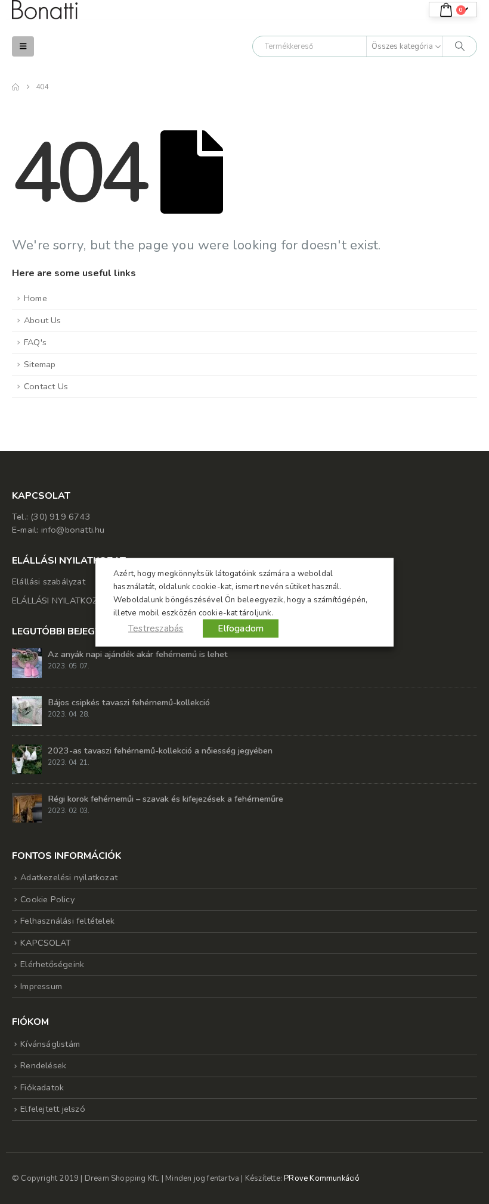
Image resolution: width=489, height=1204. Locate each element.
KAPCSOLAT (45, 943)
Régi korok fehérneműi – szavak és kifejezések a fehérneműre (165, 799)
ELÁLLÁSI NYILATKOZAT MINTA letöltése (93, 600)
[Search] (459, 46)
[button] (23, 46)
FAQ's (35, 342)
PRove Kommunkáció (322, 1178)
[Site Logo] (45, 10)
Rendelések (43, 1065)
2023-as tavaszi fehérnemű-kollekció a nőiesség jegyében (160, 750)
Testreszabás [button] (155, 628)
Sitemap (39, 364)
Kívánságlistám (50, 1044)
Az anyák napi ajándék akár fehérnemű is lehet (138, 654)
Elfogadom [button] (241, 628)
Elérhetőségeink (52, 964)
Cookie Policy (47, 899)
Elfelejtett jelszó (52, 1109)
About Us (42, 320)
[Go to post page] (27, 662)
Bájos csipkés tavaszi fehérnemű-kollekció (129, 702)
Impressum (41, 986)
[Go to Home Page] (15, 86)
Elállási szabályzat (48, 581)
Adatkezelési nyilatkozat (68, 877)
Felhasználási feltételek (67, 921)
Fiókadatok (42, 1087)
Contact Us (46, 386)
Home (35, 298)
